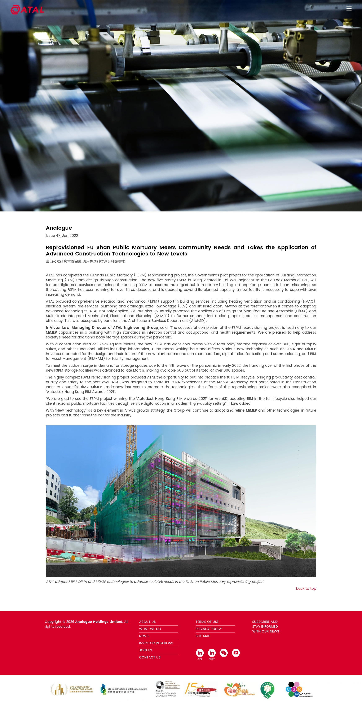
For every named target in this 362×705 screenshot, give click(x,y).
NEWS (143, 636)
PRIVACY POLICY (209, 629)
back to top (306, 589)
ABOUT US (147, 622)
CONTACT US (149, 657)
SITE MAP (203, 636)
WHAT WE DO (150, 629)
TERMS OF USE (207, 622)
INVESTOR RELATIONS (156, 643)
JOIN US (145, 650)
